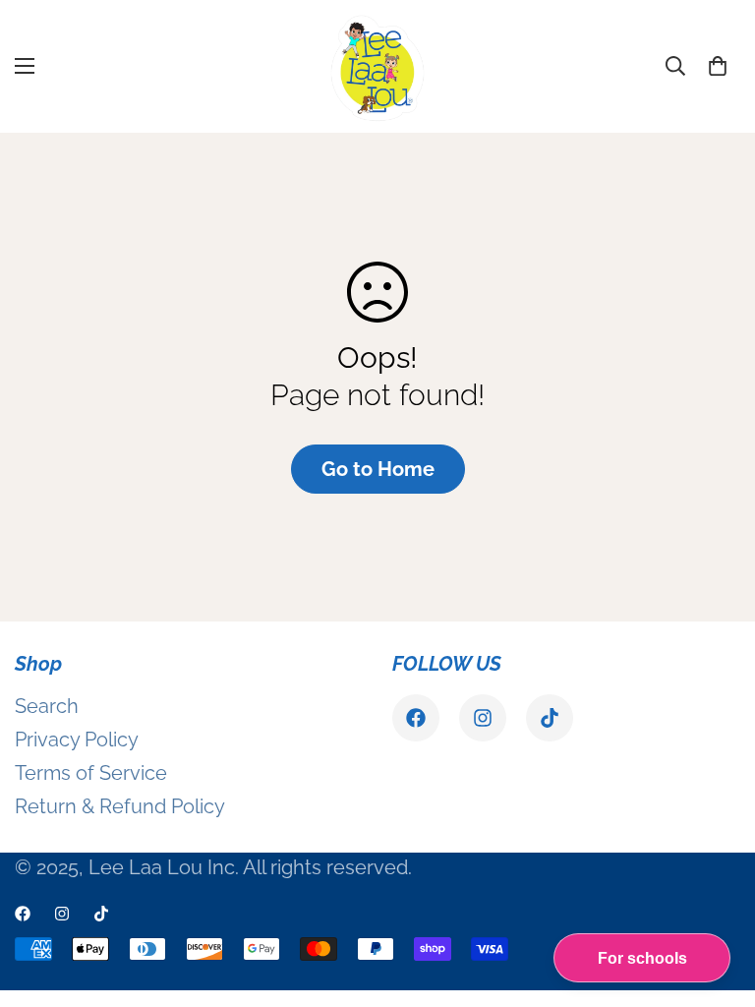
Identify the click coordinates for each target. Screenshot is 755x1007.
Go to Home (378, 469)
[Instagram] (482, 717)
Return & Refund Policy (120, 806)
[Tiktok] (549, 717)
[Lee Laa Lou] (377, 66)
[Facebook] (415, 717)
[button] (717, 66)
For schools (642, 958)
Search (47, 706)
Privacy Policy (77, 739)
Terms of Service (91, 773)
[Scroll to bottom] (716, 899)
